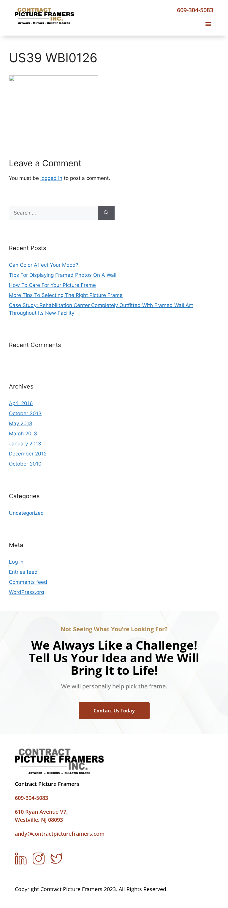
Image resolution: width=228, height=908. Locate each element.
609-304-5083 (195, 10)
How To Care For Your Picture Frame (52, 285)
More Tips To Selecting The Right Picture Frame (66, 295)
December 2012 (28, 454)
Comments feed (28, 582)
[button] (208, 24)
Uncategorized (26, 513)
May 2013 (20, 423)
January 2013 (25, 444)
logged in (51, 178)
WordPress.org (26, 592)
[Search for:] (53, 213)
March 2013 (23, 434)
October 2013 (25, 413)
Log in (16, 562)
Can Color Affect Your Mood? (43, 265)
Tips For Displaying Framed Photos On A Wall (62, 275)
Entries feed (23, 572)
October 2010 (25, 464)
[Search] (106, 213)
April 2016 (21, 403)
